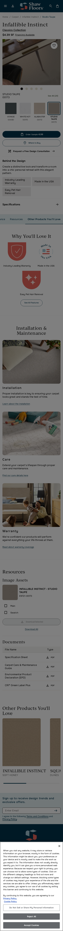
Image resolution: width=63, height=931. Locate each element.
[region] (31, 886)
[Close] (59, 846)
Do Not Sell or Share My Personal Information (31, 907)
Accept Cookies (31, 925)
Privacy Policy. (10, 898)
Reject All (31, 916)
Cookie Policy (10, 901)
